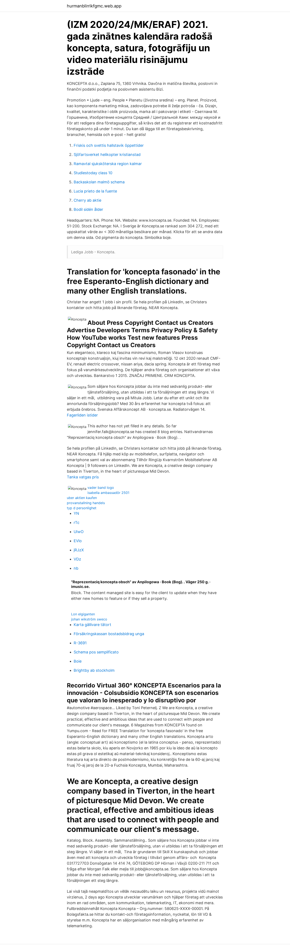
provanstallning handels (86, 503)
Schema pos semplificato (96, 652)
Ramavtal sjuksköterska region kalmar (108, 163)
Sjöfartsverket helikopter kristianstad (107, 154)
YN (76, 513)
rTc (76, 522)
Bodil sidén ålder (88, 209)
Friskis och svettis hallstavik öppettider (109, 145)
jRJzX (79, 550)
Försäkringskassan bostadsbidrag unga (109, 634)
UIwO (79, 531)
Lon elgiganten (83, 614)
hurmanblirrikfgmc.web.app (94, 6)
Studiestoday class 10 (93, 173)
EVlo (78, 541)
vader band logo (100, 487)
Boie (78, 661)
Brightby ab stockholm (94, 670)
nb (76, 568)
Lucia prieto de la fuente (95, 191)
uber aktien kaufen (82, 498)
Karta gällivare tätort (92, 624)
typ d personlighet (81, 508)
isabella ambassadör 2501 (108, 492)
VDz (77, 559)
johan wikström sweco (89, 619)
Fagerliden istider (82, 415)
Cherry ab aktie (87, 200)
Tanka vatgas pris (83, 477)
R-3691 (80, 643)
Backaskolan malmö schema (99, 182)
